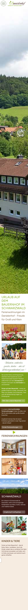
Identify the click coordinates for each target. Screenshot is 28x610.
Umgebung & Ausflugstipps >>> (14, 512)
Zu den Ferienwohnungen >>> (12, 427)
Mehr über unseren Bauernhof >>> (13, 401)
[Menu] (3, 3)
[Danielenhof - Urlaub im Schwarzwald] (17, 3)
